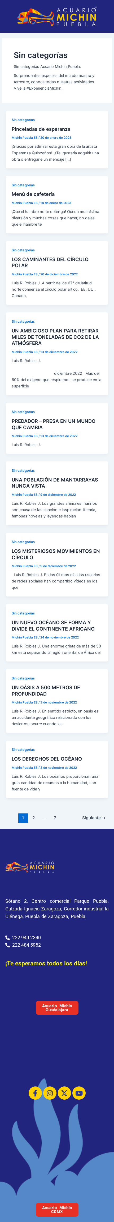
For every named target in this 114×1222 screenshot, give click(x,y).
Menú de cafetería (33, 194)
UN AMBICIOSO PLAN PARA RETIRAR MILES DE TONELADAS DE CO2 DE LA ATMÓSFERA (55, 337)
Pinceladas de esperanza (41, 129)
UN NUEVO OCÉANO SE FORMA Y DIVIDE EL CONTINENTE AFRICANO (53, 625)
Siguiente (94, 817)
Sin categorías (23, 120)
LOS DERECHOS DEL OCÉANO (47, 759)
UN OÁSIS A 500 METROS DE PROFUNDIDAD (46, 690)
